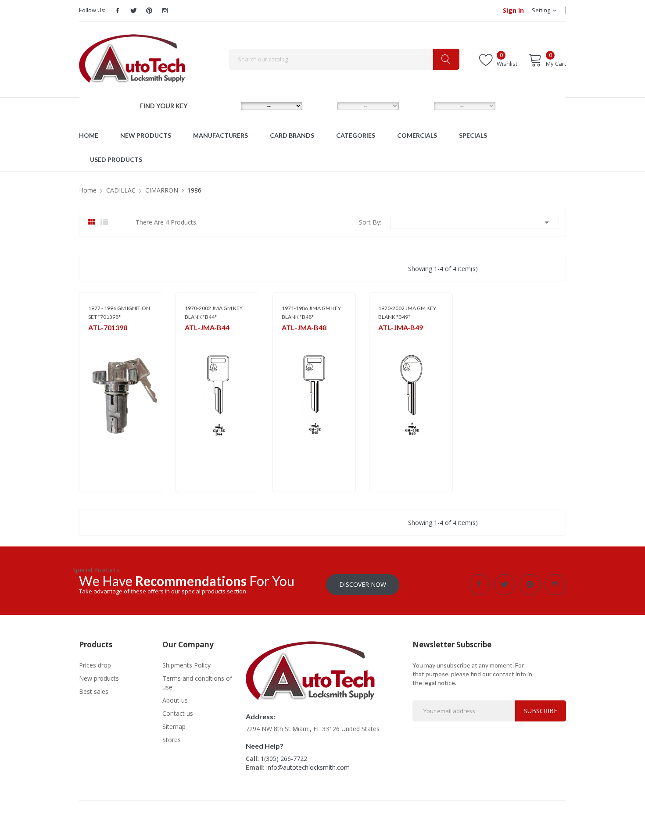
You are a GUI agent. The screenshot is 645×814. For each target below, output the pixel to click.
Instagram (164, 10)
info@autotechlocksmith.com (308, 767)
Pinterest (149, 10)
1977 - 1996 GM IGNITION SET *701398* (119, 312)
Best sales (93, 691)
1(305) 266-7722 (284, 758)
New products (99, 678)
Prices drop (95, 665)
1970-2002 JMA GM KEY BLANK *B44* (214, 312)
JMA (189, 339)
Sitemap (174, 726)
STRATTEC (100, 339)
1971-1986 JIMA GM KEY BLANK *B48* (311, 312)
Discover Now (362, 584)
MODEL (325, 105)
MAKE (226, 105)
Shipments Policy (186, 665)
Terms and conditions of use (197, 682)
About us (175, 700)
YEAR (418, 105)
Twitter (133, 10)
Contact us (177, 713)
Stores (171, 739)
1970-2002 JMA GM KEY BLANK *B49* (407, 312)
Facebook (117, 10)
